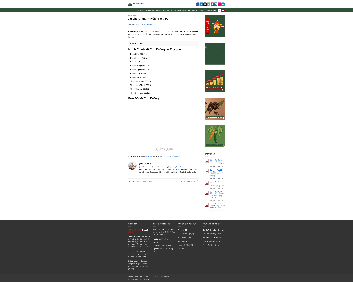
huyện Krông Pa (158, 31)
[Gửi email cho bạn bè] (163, 149)
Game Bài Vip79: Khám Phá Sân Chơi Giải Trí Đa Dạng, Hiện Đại (217, 195)
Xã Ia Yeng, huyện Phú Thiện (141, 181)
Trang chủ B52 (211, 10)
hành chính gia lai (175, 156)
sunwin (136, 251)
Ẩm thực (158, 10)
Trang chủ (140, 10)
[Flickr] (219, 4)
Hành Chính (177, 10)
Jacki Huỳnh (148, 24)
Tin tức (184, 10)
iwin (134, 254)
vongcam (131, 264)
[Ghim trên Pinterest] (167, 149)
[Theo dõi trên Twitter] (201, 4)
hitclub (142, 251)
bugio (138, 264)
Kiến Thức (181, 241)
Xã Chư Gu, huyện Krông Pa (185, 181)
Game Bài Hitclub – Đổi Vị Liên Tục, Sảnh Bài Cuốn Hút (217, 162)
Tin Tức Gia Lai (181, 167)
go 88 (144, 256)
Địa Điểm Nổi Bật (150, 10)
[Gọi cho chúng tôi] (208, 4)
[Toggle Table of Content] (195, 43)
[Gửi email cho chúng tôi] (205, 4)
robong (136, 261)
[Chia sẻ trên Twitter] (160, 149)
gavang (131, 269)
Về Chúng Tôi (154, 276)
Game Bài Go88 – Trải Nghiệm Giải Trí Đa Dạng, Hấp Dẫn (217, 184)
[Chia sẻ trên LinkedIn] (171, 149)
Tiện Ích (202, 10)
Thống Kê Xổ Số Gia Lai (211, 245)
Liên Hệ (130, 276)
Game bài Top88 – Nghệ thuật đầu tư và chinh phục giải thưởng (216, 173)
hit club (131, 256)
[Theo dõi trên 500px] (223, 4)
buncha (144, 264)
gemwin (140, 254)
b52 (148, 251)
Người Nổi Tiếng (167, 10)
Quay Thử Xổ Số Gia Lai (211, 241)
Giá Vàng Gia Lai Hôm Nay (212, 237)
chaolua (146, 266)
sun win (138, 256)
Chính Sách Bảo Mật (141, 276)
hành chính (166, 156)
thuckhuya (144, 261)
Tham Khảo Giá (192, 10)
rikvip (130, 254)
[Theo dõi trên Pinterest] (212, 4)
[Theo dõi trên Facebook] (198, 4)
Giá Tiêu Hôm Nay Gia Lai (212, 234)
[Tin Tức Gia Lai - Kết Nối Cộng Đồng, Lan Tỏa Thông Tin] (135, 4)
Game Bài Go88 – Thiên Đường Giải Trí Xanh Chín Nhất (217, 206)
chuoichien (138, 266)
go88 (146, 254)
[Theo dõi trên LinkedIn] (215, 4)
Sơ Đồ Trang (164, 276)
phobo (130, 266)
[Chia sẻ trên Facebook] (156, 149)
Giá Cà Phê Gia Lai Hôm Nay (213, 230)
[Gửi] (223, 10)
